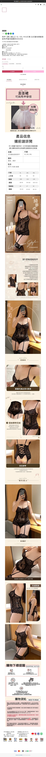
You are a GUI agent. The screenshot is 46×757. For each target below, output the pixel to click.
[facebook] (8, 33)
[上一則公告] (1, 1)
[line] (6, 33)
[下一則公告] (44, 1)
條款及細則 (21, 755)
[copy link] (13, 33)
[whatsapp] (11, 33)
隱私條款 (17, 755)
